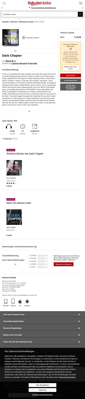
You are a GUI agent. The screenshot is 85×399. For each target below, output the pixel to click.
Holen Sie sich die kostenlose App (17, 342)
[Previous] (2, 8)
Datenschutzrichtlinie (67, 377)
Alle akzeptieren (42, 385)
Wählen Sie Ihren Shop (70, 68)
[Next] (82, 8)
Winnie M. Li (11, 61)
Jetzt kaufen (70, 75)
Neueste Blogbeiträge (12, 328)
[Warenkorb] (80, 3)
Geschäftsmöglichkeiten (13, 321)
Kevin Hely (32, 63)
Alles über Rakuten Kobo (13, 314)
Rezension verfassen (63, 264)
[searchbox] (42, 14)
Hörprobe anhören (32, 38)
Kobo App (8, 138)
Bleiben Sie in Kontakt (12, 335)
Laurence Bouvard (19, 63)
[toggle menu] (4, 3)
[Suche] (80, 14)
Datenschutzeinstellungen (42, 395)
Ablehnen (42, 390)
